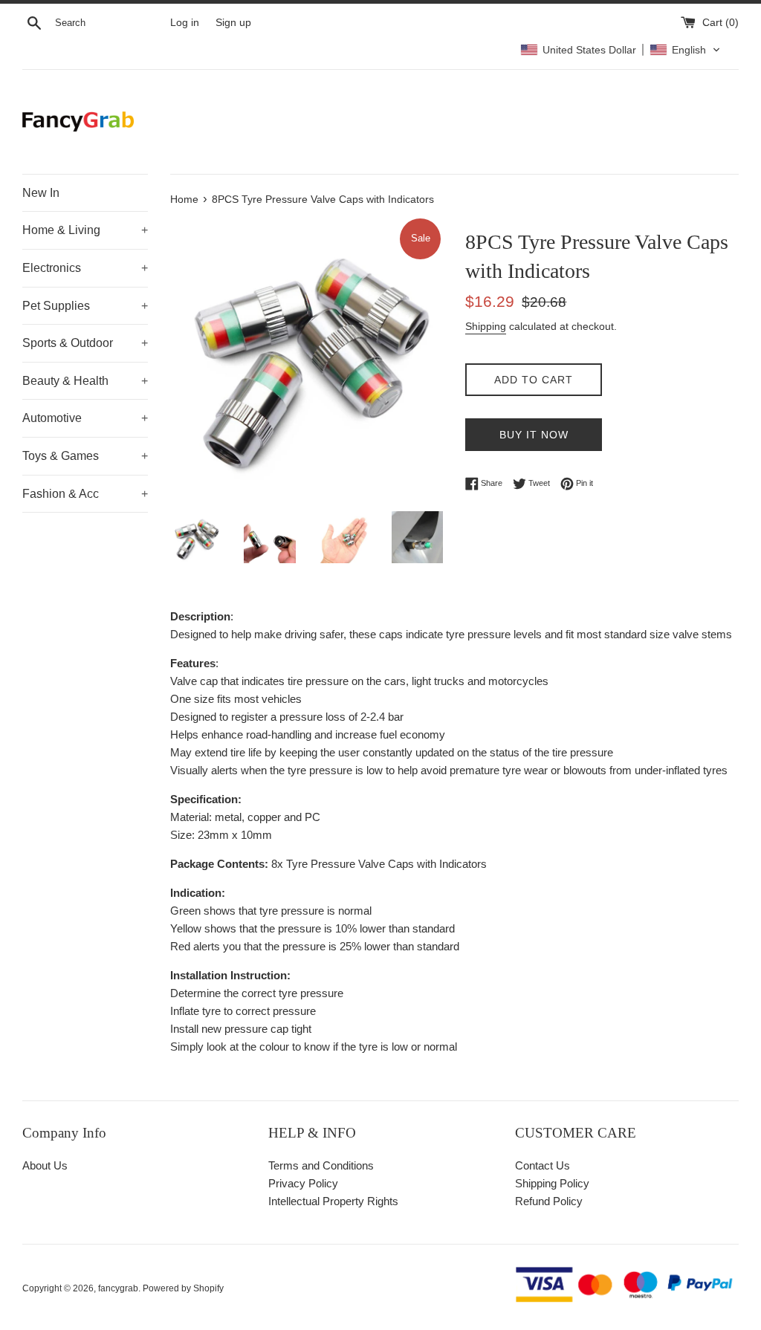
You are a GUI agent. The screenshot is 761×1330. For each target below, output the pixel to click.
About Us (45, 1165)
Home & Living (85, 230)
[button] (620, 50)
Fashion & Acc (85, 493)
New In (40, 192)
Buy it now (534, 435)
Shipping (485, 326)
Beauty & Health (85, 380)
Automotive (85, 418)
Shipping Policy (552, 1183)
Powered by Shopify (183, 1288)
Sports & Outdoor (85, 343)
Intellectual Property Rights (333, 1201)
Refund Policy (549, 1201)
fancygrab (118, 1288)
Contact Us (542, 1165)
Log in (184, 22)
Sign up (233, 22)
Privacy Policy (303, 1183)
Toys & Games (85, 456)
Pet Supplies (85, 305)
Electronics (85, 268)
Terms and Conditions (321, 1165)
